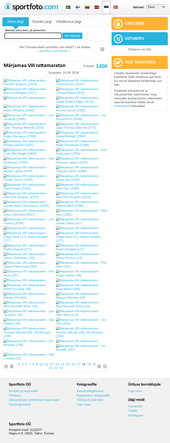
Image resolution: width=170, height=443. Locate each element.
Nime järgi (16, 22)
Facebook (135, 406)
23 (61, 368)
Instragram (135, 415)
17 (78, 364)
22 (56, 368)
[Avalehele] (31, 10)
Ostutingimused (20, 404)
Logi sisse (84, 404)
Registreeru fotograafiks (93, 395)
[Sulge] (102, 50)
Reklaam (15, 395)
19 (89, 364)
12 (52, 364)
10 (41, 364)
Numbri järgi (42, 22)
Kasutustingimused (90, 391)
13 (57, 364)
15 (68, 364)
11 (46, 364)
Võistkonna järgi (68, 22)
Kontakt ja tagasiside (23, 391)
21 (50, 368)
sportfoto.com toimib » (54, 51)
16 (73, 364)
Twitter (132, 410)
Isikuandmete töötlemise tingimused (34, 400)
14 (62, 364)
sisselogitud (122, 106)
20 (94, 364)
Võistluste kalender (90, 400)
